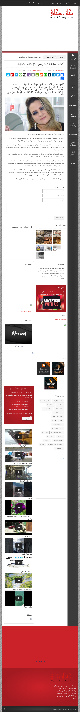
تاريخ (43, 444)
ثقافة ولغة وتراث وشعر (55, 444)
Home (61, 57)
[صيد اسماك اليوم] (18, 545)
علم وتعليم (59, 448)
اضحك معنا (59, 408)
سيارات (46, 432)
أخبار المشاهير (58, 420)
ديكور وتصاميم (58, 412)
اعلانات (51, 404)
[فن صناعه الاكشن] (18, 527)
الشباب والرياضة (57, 432)
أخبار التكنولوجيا (57, 416)
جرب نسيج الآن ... (40, 661)
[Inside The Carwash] (18, 472)
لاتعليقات (20, 70)
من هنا (26, 419)
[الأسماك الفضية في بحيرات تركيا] (18, 454)
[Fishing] (18, 489)
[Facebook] (29, 2)
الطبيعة (60, 404)
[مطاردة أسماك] (18, 598)
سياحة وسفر (47, 408)
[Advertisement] (25, 31)
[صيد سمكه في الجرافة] (18, 437)
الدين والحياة (45, 401)
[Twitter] (33, 2)
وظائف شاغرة (58, 440)
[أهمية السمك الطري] (18, 562)
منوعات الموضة (57, 424)
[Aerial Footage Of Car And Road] (18, 580)
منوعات (51, 436)
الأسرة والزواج (58, 401)
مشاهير (47, 440)
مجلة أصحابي (58, 70)
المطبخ (60, 436)
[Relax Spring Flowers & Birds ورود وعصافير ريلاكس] (18, 507)
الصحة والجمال (50, 57)
